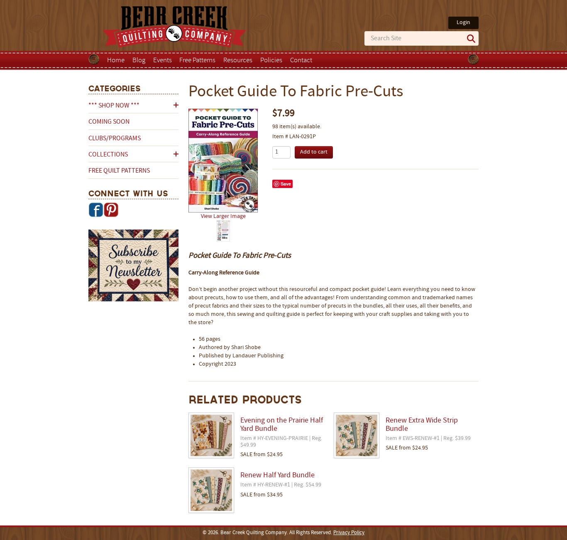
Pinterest (110, 209)
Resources (237, 60)
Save (286, 184)
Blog (138, 60)
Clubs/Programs (114, 138)
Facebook (95, 209)
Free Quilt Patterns (119, 171)
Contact (301, 60)
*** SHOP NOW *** (113, 106)
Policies (271, 60)
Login (463, 23)
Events (162, 60)
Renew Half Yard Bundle (277, 475)
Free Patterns (197, 60)
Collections (108, 154)
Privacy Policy (348, 532)
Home (116, 60)
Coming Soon (109, 122)
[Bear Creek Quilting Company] (133, 267)
